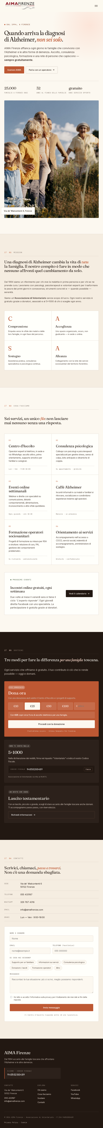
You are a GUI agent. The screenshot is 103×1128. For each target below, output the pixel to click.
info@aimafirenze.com (31, 909)
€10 (16, 706)
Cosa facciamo (44, 1094)
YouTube (75, 1094)
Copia (88, 769)
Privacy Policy (11, 1122)
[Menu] (96, 6)
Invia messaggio (51, 1007)
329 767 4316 (27, 902)
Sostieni (41, 1098)
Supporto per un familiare (23, 962)
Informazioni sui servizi (49, 962)
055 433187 (26, 894)
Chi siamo (42, 1090)
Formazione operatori (41, 968)
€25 (32, 706)
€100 (65, 706)
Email (12, 945)
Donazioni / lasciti (19, 968)
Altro (58, 968)
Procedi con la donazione (51, 724)
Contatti (41, 1102)
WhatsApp (75, 1098)
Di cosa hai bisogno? (20, 958)
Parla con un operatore (40, 70)
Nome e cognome (17, 933)
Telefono (63, 945)
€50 (48, 706)
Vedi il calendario (77, 593)
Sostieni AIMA (14, 70)
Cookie (24, 1122)
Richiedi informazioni (21, 815)
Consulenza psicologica (74, 962)
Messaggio (14, 974)
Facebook (75, 1090)
